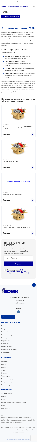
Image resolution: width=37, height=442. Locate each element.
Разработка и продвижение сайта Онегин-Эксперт (18, 439)
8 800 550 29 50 (20, 300)
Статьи (3, 399)
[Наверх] (34, 285)
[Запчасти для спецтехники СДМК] (18, 291)
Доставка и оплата (6, 393)
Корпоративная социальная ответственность (13, 382)
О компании (4, 361)
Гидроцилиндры (5, 352)
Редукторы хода (5, 341)
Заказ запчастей (5, 408)
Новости (3, 367)
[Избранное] (28, 2)
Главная (3, 6)
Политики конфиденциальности (16, 272)
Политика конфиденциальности (9, 379)
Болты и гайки (5, 332)
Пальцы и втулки (5, 329)
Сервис (3, 405)
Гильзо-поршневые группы (8, 338)
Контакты (4, 373)
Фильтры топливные (6, 346)
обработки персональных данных (16, 270)
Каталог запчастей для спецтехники (18, 6)
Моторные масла (5, 326)
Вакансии (3, 364)
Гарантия (3, 396)
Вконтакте (18, 311)
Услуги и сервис (5, 376)
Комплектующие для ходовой (9, 349)
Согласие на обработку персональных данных (13, 402)
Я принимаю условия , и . (19, 271)
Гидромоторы (5, 343)
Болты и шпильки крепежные (9, 335)
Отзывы (3, 370)
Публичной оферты (26, 273)
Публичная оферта (6, 385)
